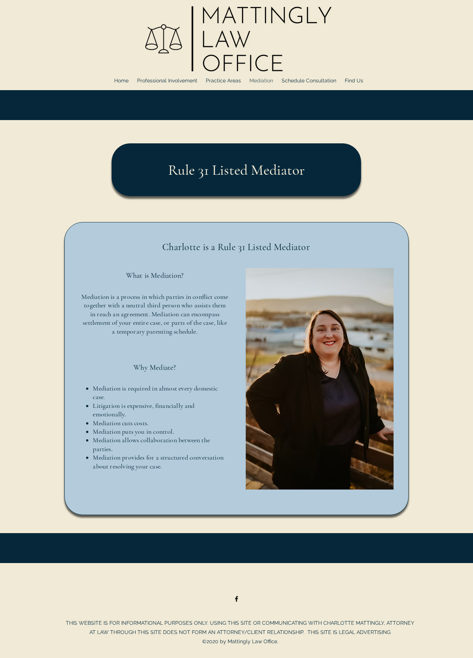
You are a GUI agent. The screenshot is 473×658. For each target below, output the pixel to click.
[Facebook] (236, 599)
